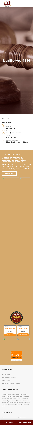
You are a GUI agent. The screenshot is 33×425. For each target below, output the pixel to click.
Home (3, 418)
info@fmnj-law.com (14, 133)
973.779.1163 (11, 137)
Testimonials (22, 418)
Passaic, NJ (10, 128)
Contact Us (9, 173)
